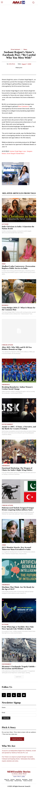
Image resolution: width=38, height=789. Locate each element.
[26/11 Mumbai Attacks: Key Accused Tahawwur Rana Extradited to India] (19, 531)
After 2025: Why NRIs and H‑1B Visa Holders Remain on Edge (17, 348)
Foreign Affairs (7, 344)
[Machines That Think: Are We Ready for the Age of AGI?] (19, 571)
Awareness (6, 384)
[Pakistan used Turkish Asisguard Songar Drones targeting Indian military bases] (19, 491)
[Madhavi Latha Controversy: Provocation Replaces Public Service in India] (19, 250)
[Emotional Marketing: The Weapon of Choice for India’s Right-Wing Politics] (19, 451)
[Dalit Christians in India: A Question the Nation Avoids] (19, 210)
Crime (4, 545)
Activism (5, 224)
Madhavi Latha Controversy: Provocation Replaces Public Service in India (18, 267)
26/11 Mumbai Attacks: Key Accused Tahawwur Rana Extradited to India (16, 548)
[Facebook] (4, 695)
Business (5, 305)
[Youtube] (24, 695)
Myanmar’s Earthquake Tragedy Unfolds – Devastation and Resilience (19, 667)
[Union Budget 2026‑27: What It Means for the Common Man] (19, 291)
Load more (18, 676)
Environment (6, 664)
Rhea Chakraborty (23, 106)
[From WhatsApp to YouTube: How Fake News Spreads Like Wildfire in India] (19, 610)
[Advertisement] (19, 25)
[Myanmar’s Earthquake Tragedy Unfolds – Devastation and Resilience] (19, 650)
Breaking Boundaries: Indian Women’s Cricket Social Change (17, 388)
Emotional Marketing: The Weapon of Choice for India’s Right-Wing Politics (17, 469)
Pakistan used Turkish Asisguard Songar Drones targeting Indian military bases (18, 509)
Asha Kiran (12, 64)
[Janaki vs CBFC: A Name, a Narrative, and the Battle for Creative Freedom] (19, 410)
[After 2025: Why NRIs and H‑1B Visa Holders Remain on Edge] (19, 331)
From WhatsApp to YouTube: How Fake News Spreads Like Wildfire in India (18, 628)
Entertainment (15, 49)
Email (3, 712)
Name (3, 707)
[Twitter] (19, 695)
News (25, 49)
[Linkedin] (14, 695)
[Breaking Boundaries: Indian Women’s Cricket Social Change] (19, 371)
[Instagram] (9, 695)
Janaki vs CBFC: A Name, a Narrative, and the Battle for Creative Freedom (19, 428)
